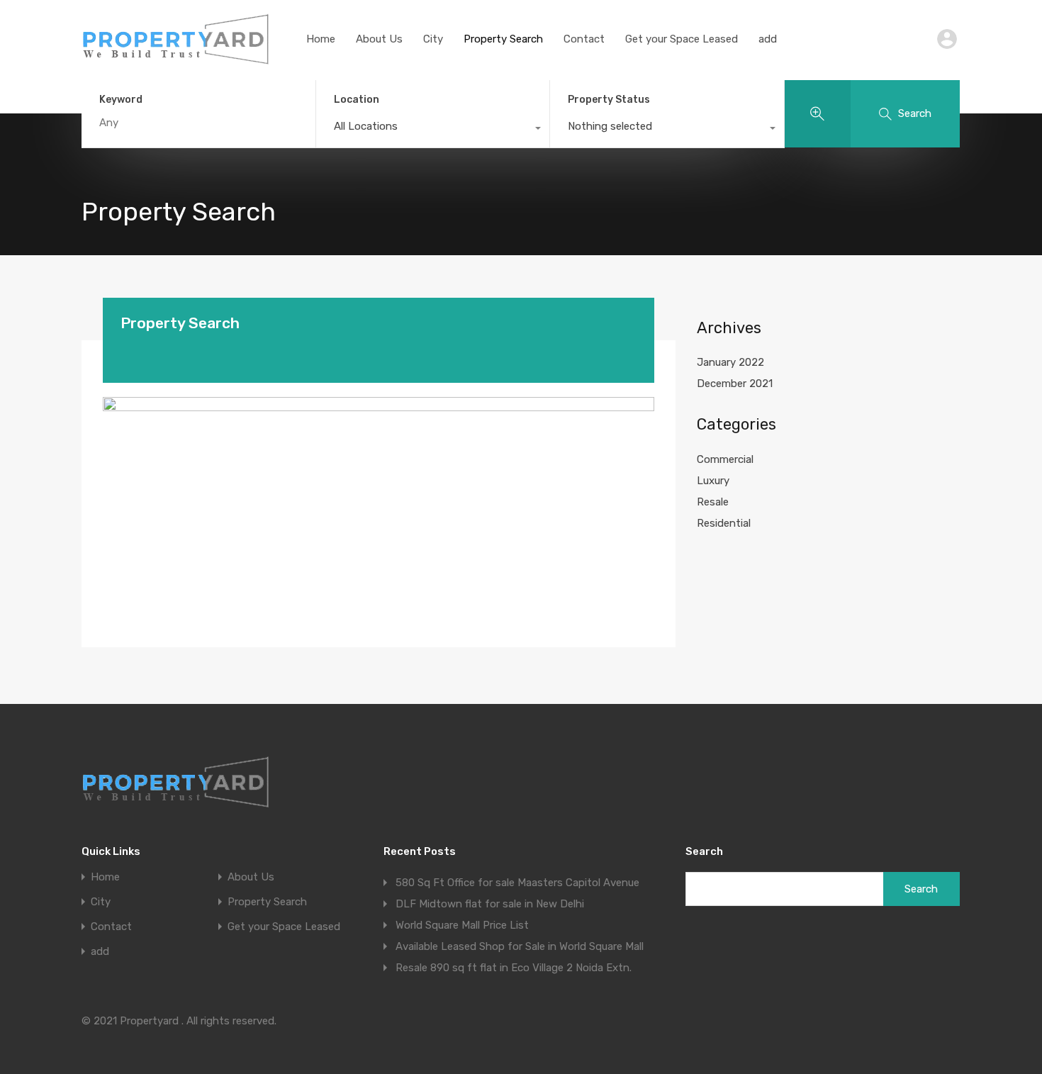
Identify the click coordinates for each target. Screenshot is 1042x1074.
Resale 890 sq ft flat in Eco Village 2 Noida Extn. (514, 967)
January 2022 (730, 362)
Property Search (503, 39)
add (767, 39)
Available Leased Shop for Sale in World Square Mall (520, 946)
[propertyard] (176, 60)
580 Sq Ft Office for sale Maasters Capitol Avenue (517, 882)
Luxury (713, 480)
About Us (379, 39)
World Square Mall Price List (462, 925)
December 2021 (735, 383)
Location (356, 100)
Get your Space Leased (681, 39)
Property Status (609, 100)
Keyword (120, 100)
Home (320, 39)
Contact (584, 39)
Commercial (725, 459)
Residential (724, 523)
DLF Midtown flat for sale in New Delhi (490, 903)
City (433, 39)
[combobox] (433, 130)
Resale (713, 502)
